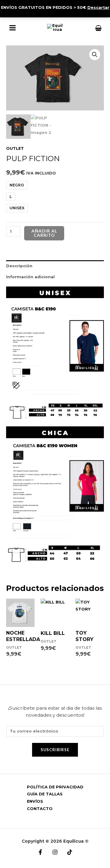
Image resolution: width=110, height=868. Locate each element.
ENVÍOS (35, 801)
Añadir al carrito (44, 233)
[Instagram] (55, 852)
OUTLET (15, 148)
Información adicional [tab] (30, 277)
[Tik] (69, 852)
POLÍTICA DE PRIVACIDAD (55, 787)
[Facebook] (40, 852)
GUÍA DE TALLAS (45, 794)
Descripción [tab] (19, 266)
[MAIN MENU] (12, 27)
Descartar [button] (98, 7)
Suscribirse (55, 749)
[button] (94, 54)
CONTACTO (40, 808)
